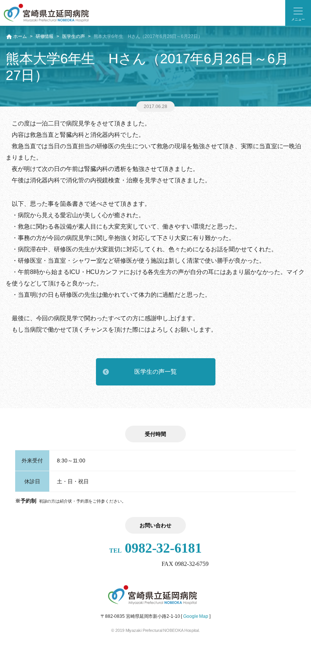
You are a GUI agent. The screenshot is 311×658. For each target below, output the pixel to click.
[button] (298, 13)
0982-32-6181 (155, 548)
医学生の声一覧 (155, 371)
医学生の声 (73, 36)
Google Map (195, 616)
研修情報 (45, 36)
